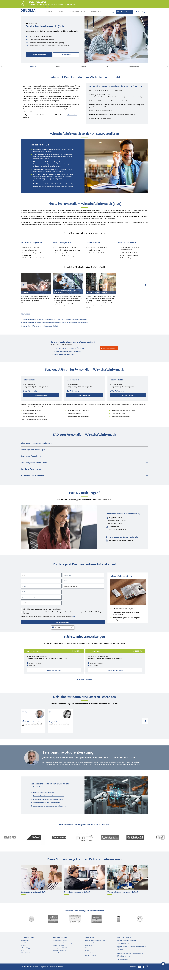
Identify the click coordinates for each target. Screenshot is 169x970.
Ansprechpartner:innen (90, 943)
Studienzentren (88, 945)
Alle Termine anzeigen (123, 959)
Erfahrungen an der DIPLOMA (60, 948)
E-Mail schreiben (114, 527)
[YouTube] (139, 967)
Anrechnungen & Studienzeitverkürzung (62, 943)
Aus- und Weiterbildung (77, 12)
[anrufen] (107, 520)
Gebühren (83, 67)
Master (60, 12)
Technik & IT (23, 950)
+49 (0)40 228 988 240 (115, 518)
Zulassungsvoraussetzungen (60, 940)
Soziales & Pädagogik (26, 948)
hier (73, 616)
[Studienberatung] (107, 540)
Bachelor (49, 12)
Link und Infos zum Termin (53, 670)
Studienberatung (133, 67)
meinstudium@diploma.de (117, 529)
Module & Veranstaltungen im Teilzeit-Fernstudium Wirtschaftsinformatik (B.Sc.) (55, 319)
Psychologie (23, 945)
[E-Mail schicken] (23, 714)
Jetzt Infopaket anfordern (108, 348)
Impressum (44, 967)
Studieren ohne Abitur (58, 953)
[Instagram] (147, 967)
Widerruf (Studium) (90, 953)
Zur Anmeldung (140, 12)
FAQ (107, 67)
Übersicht (33, 67)
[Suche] (113, 12)
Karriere (87, 950)
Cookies (60, 967)
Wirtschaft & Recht (25, 953)
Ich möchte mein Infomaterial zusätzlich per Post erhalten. (42, 609)
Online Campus (89, 948)
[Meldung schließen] (147, 4)
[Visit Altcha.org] (72, 627)
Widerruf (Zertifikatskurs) (91, 955)
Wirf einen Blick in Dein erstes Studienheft (40, 326)
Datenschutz (53, 967)
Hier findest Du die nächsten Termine (121, 540)
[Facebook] (143, 967)
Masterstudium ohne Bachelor (60, 950)
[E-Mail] (107, 528)
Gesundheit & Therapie (26, 943)
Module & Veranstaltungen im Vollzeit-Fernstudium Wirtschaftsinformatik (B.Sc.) (55, 323)
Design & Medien (25, 940)
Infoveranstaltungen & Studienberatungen (95, 940)
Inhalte (58, 67)
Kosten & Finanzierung (58, 945)
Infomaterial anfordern (123, 12)
